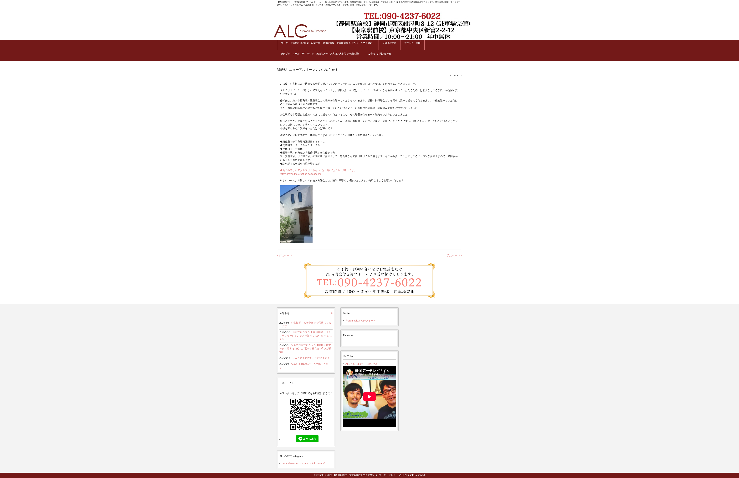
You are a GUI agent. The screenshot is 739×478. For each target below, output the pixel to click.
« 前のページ (284, 255)
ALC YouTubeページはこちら (361, 363)
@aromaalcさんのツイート (360, 320)
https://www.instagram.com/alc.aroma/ (303, 463)
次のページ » (454, 255)
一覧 (331, 313)
